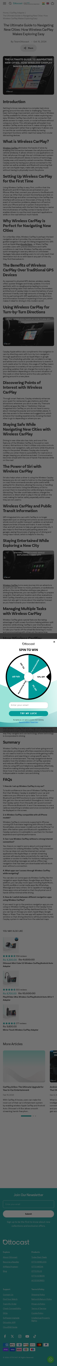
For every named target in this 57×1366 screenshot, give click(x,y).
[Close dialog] (54, 641)
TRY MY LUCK (28, 713)
